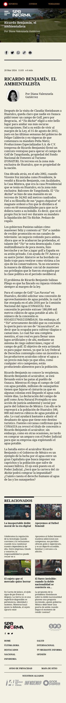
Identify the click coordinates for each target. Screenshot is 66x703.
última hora (11, 645)
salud (40, 640)
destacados (11, 649)
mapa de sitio (49, 668)
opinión (41, 654)
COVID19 (17, 4)
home (7, 640)
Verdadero (38, 4)
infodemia (10, 659)
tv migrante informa (49, 649)
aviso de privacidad (20, 668)
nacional (9, 654)
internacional (45, 645)
